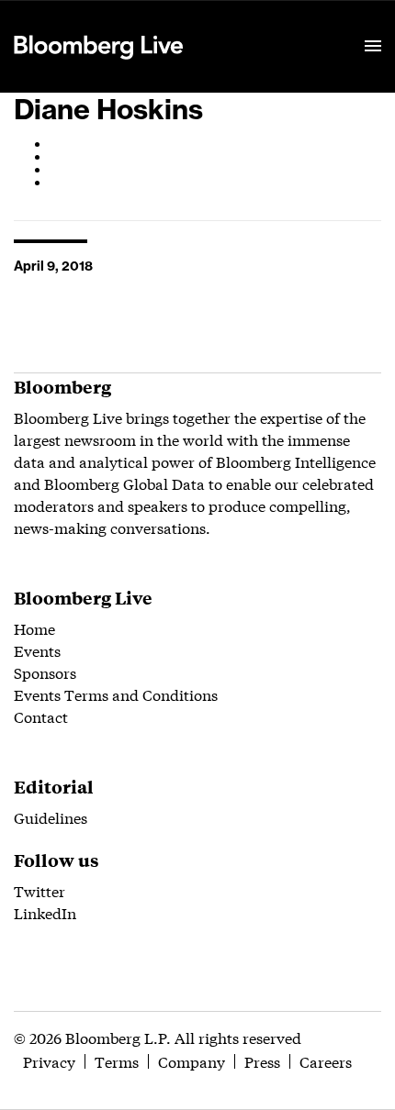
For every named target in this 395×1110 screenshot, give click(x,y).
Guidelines (50, 816)
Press (262, 1060)
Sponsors (45, 672)
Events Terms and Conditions (116, 694)
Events (37, 649)
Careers (325, 1060)
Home (34, 627)
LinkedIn (45, 912)
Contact (41, 716)
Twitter (39, 890)
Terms (117, 1060)
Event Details (241, 23)
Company (191, 1060)
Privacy (49, 1060)
